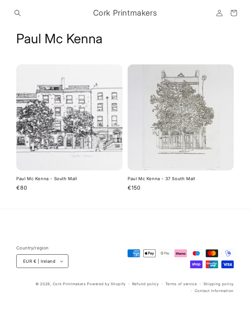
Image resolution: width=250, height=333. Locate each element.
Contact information (214, 290)
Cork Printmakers (69, 284)
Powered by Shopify (106, 284)
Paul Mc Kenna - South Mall (46, 178)
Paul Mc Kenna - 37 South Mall (161, 178)
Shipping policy (218, 284)
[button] (17, 13)
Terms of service (181, 284)
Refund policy (145, 284)
